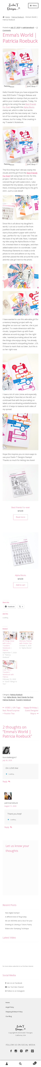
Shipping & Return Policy (14, 1012)
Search (20, 1063)
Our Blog (9, 1016)
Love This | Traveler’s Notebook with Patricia (8, 673)
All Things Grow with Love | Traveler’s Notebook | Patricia (8, 645)
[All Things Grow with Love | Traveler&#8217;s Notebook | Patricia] (10, 635)
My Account (7, 1063)
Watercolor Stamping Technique (17, 928)
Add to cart (20, 585)
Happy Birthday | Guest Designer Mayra (30, 710)
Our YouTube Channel (15, 987)
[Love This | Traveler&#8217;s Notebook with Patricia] (10, 664)
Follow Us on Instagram (15, 991)
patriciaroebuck (28, 27)
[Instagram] (16, 1051)
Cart (31, 1062)
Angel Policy (10, 1007)
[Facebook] (11, 1051)
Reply (5, 781)
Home (7, 17)
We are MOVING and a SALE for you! (18, 921)
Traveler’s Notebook (23, 700)
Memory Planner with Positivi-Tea (25, 642)
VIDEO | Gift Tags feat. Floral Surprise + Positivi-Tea (11, 710)
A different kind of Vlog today (16, 917)
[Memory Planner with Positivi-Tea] (26, 635)
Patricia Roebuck (18, 17)
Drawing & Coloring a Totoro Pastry (18, 924)
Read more (20, 517)
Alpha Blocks (28, 107)
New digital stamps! (12, 913)
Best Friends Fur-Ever (25, 697)
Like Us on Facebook (14, 983)
